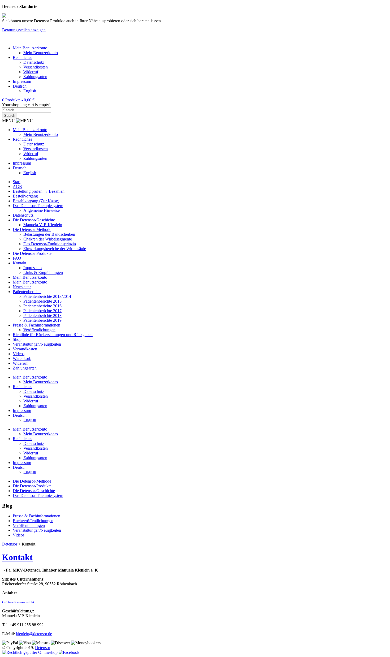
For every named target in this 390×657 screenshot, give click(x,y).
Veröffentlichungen (39, 330)
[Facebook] (69, 652)
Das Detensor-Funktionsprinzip (49, 244)
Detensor (42, 647)
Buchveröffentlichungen (33, 520)
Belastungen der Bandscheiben (49, 234)
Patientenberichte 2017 (42, 310)
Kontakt (19, 263)
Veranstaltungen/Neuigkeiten (37, 344)
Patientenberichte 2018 (42, 315)
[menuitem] (20, 86)
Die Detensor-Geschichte (34, 220)
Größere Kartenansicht (18, 602)
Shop (17, 339)
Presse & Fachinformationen (36, 325)
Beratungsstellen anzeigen (24, 30)
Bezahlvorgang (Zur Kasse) (36, 201)
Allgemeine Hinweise (41, 210)
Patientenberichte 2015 (42, 301)
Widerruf (30, 72)
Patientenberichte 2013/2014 (47, 296)
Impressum (22, 81)
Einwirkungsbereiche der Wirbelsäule (54, 248)
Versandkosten (35, 67)
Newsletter (22, 287)
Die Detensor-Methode (32, 229)
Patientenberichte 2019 (42, 320)
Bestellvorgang (25, 196)
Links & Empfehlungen (43, 272)
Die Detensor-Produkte (32, 253)
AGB (17, 186)
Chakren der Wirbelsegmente (47, 239)
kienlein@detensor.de (34, 634)
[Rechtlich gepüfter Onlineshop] (30, 652)
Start (16, 181)
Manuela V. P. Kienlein (42, 224)
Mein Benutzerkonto (30, 48)
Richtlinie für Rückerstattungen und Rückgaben (53, 334)
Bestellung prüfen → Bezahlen (38, 191)
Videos (18, 353)
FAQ (17, 258)
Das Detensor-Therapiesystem (38, 205)
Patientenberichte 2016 (42, 306)
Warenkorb (22, 358)
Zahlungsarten (35, 76)
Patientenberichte (27, 291)
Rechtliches (22, 57)
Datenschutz (33, 62)
